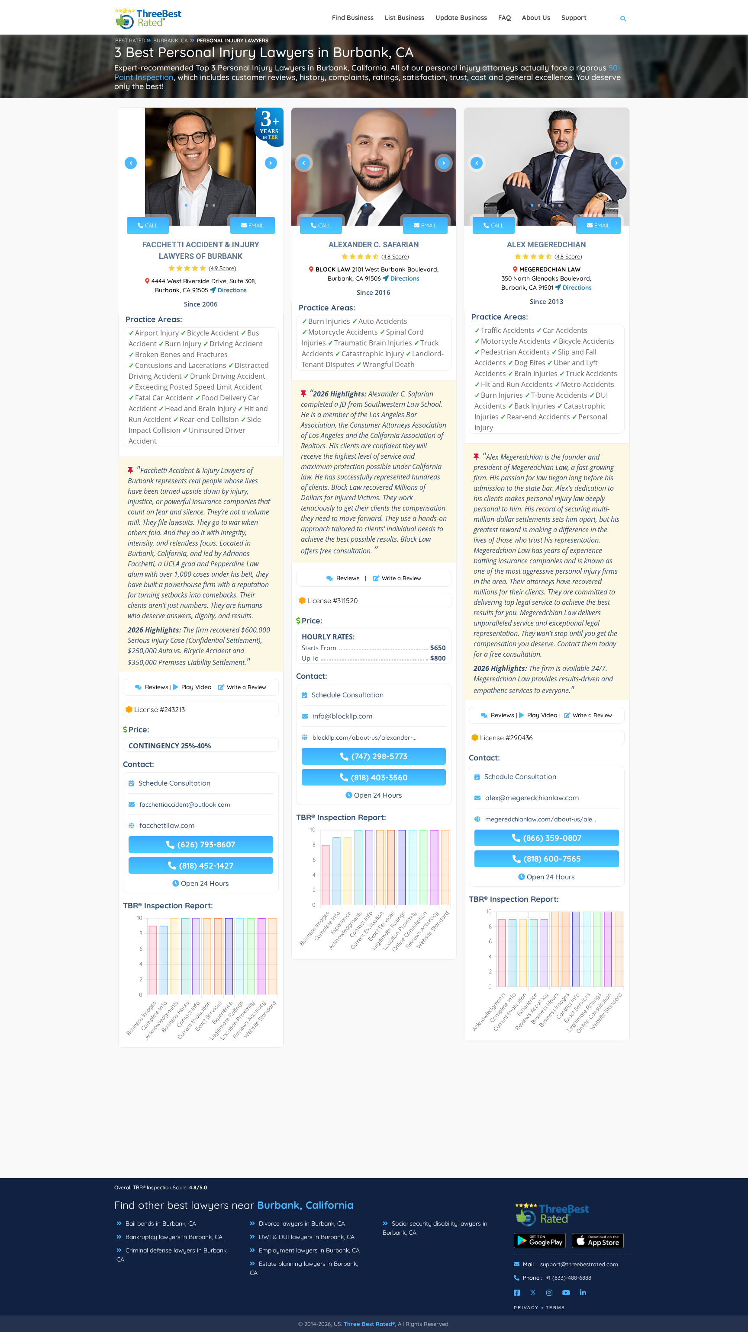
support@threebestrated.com (579, 1264)
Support (574, 17)
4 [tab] (207, 205)
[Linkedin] (583, 1292)
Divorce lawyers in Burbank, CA (301, 1223)
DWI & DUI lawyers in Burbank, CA (306, 1237)
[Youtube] (566, 1292)
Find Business (353, 17)
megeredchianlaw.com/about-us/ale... (540, 819)
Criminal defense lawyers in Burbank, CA (172, 1254)
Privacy (526, 1307)
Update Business (461, 17)
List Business (404, 17)
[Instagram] (549, 1292)
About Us (536, 17)
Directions (231, 290)
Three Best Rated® (369, 1323)
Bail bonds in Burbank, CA (160, 1223)
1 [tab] (186, 205)
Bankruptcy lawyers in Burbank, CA (173, 1237)
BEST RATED (130, 40)
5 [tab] (214, 205)
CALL (150, 225)
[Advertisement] (374, 1117)
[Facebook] (517, 1292)
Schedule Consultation (174, 783)
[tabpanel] (201, 167)
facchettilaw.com (167, 825)
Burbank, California (305, 1204)
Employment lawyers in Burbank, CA (308, 1250)
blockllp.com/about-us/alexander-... (364, 737)
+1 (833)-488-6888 (568, 1277)
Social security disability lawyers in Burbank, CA (435, 1228)
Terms (555, 1307)
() (222, 268)
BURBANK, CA (170, 40)
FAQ (504, 17)
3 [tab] (200, 205)
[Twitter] (533, 1292)
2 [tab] (193, 205)
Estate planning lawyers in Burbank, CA (304, 1268)
